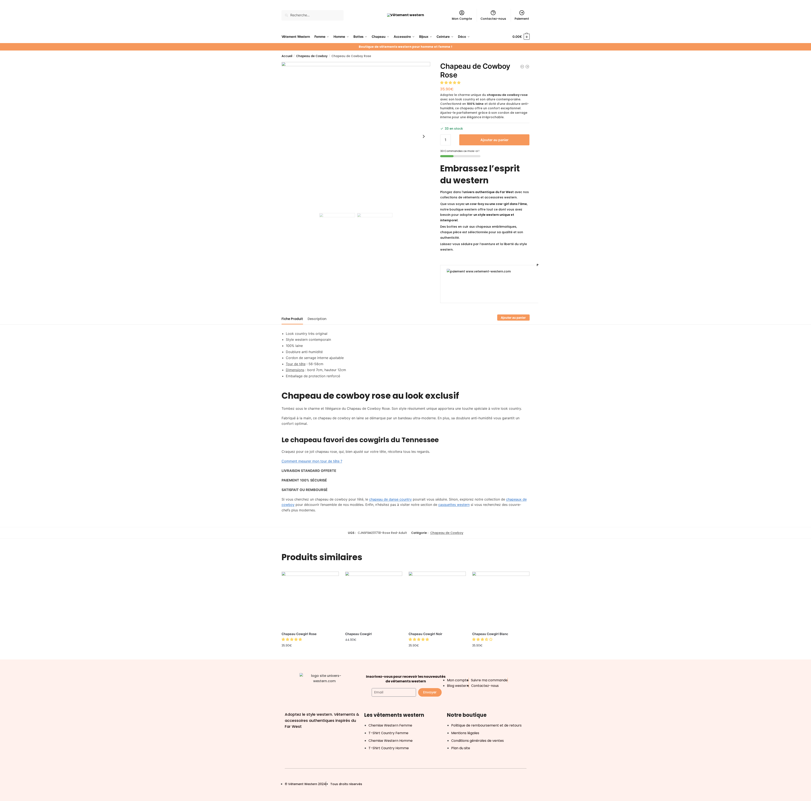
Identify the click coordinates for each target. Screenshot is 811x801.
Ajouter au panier (494, 140)
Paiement (522, 19)
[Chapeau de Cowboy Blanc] (522, 67)
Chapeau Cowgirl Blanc (490, 634)
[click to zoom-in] (356, 136)
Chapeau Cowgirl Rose (299, 634)
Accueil (287, 56)
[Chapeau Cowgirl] (373, 600)
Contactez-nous (493, 19)
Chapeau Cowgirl (358, 634)
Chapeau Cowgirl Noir (425, 634)
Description (317, 319)
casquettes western (454, 504)
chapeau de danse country (390, 499)
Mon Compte (462, 19)
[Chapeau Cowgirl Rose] (310, 600)
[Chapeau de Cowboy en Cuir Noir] (527, 67)
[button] (450, 82)
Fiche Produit (292, 319)
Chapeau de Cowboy (312, 56)
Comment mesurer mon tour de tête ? (312, 461)
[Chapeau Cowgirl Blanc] (500, 600)
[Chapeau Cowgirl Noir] (437, 600)
